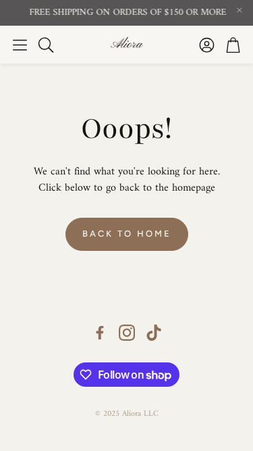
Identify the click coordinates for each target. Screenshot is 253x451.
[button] (20, 44)
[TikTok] (154, 333)
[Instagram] (127, 333)
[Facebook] (100, 333)
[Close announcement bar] (239, 10)
